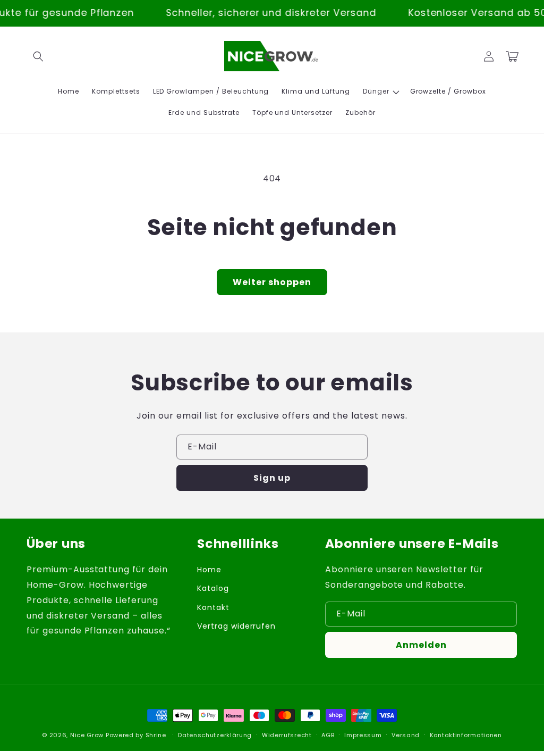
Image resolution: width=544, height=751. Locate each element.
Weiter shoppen (272, 282)
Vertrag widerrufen (236, 626)
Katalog (213, 588)
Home (209, 569)
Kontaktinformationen (466, 735)
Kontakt (213, 607)
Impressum (362, 735)
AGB (327, 735)
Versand (406, 735)
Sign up (272, 478)
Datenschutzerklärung (215, 735)
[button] (38, 56)
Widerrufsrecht (287, 735)
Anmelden (421, 645)
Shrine (156, 735)
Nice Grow (87, 735)
